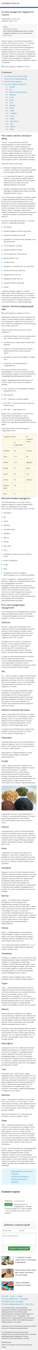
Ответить (9, 1204)
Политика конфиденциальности (13, 1304)
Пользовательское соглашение (12, 1301)
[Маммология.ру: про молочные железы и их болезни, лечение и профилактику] (10, 3)
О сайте (12, 1296)
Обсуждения (23, 1299)
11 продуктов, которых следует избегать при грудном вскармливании (25, 1259)
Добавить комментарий (19, 1248)
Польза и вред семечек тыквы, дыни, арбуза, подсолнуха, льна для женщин (25, 1272)
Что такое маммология (10, 1299)
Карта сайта (29, 1304)
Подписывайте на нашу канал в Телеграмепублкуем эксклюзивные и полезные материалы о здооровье (22, 1176)
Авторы (19, 1296)
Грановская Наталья (10, 29)
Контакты (5, 1296)
